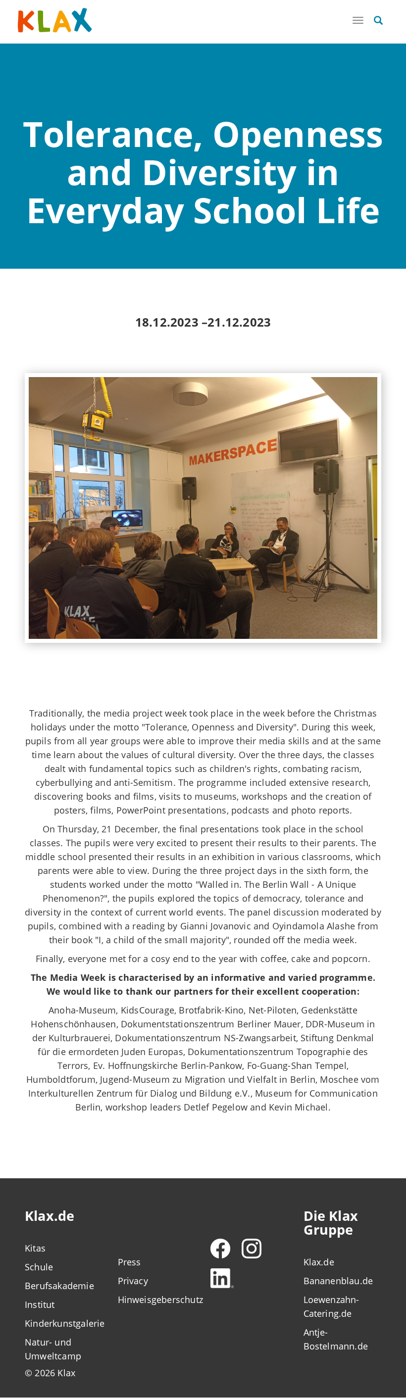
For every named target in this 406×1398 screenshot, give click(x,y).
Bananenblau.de (338, 1281)
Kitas (35, 1248)
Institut (40, 1304)
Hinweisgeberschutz (157, 1299)
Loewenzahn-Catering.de (331, 1306)
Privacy (133, 1281)
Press (129, 1262)
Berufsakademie (59, 1286)
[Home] (55, 20)
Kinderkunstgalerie (64, 1323)
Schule (39, 1267)
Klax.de (319, 1262)
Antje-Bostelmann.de (336, 1339)
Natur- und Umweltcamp (53, 1349)
